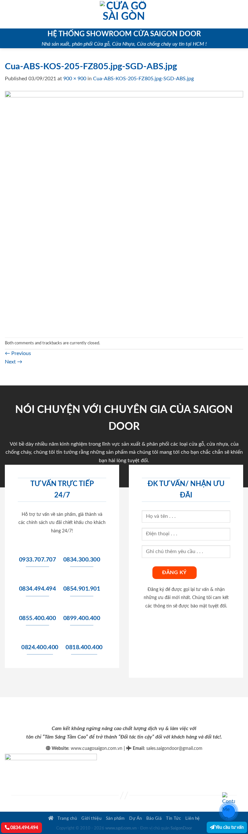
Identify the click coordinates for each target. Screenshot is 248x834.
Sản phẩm (115, 818)
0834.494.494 (23, 827)
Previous (18, 353)
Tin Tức (173, 818)
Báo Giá (153, 818)
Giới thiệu (91, 818)
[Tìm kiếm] (240, 14)
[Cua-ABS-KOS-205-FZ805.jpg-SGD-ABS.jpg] (124, 210)
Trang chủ (67, 818)
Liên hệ (192, 818)
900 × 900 (74, 78)
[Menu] (9, 14)
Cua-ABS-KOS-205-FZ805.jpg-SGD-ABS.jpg (143, 78)
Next (13, 361)
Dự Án (135, 818)
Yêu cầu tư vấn (229, 827)
